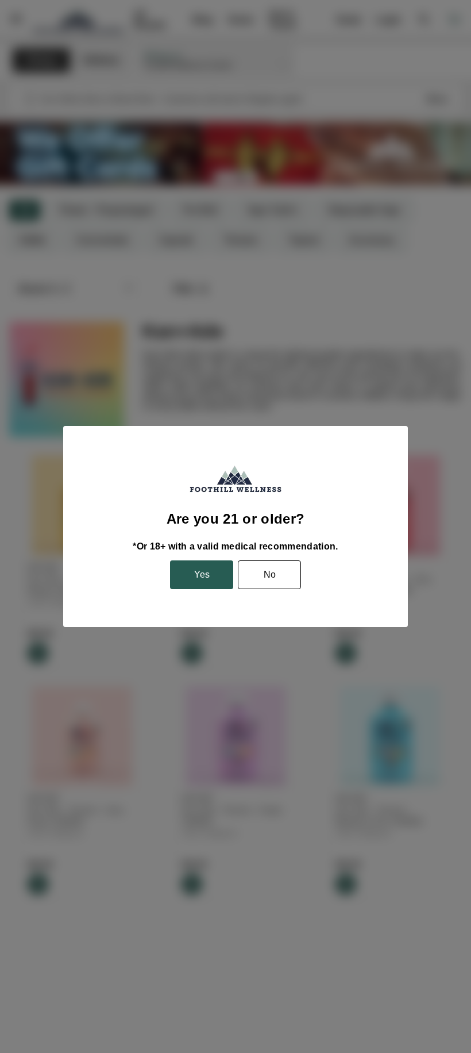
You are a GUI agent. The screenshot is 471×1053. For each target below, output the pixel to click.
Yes (202, 574)
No (270, 574)
